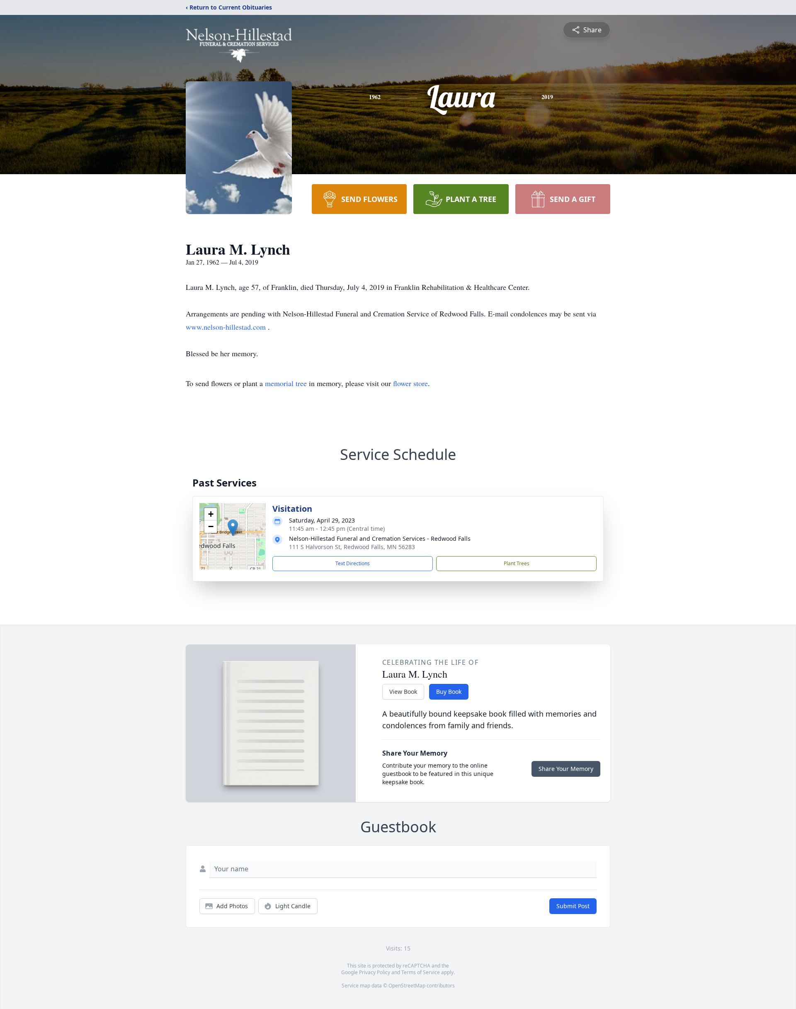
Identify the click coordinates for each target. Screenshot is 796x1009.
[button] (233, 527)
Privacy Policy (374, 972)
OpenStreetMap (406, 985)
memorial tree (286, 383)
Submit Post (573, 906)
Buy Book (448, 691)
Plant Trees (516, 563)
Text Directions (352, 563)
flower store (410, 383)
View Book (403, 691)
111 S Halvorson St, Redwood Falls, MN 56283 (352, 547)
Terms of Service (420, 972)
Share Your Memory (566, 769)
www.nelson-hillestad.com (227, 327)
